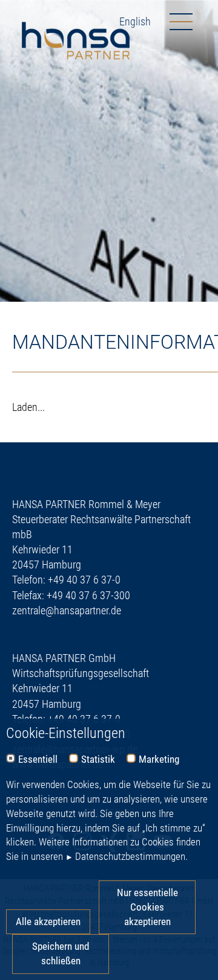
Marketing (159, 759)
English (135, 21)
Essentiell (38, 759)
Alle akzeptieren (48, 921)
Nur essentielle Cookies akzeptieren (147, 907)
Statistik (98, 759)
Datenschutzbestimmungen (130, 856)
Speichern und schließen (60, 953)
